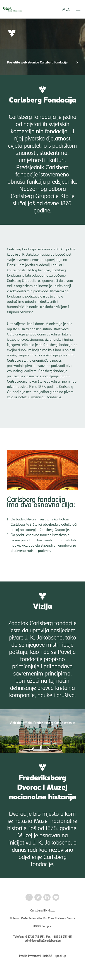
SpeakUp (60, 956)
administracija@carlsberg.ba (43, 940)
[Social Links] (29, 898)
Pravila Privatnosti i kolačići (35, 956)
